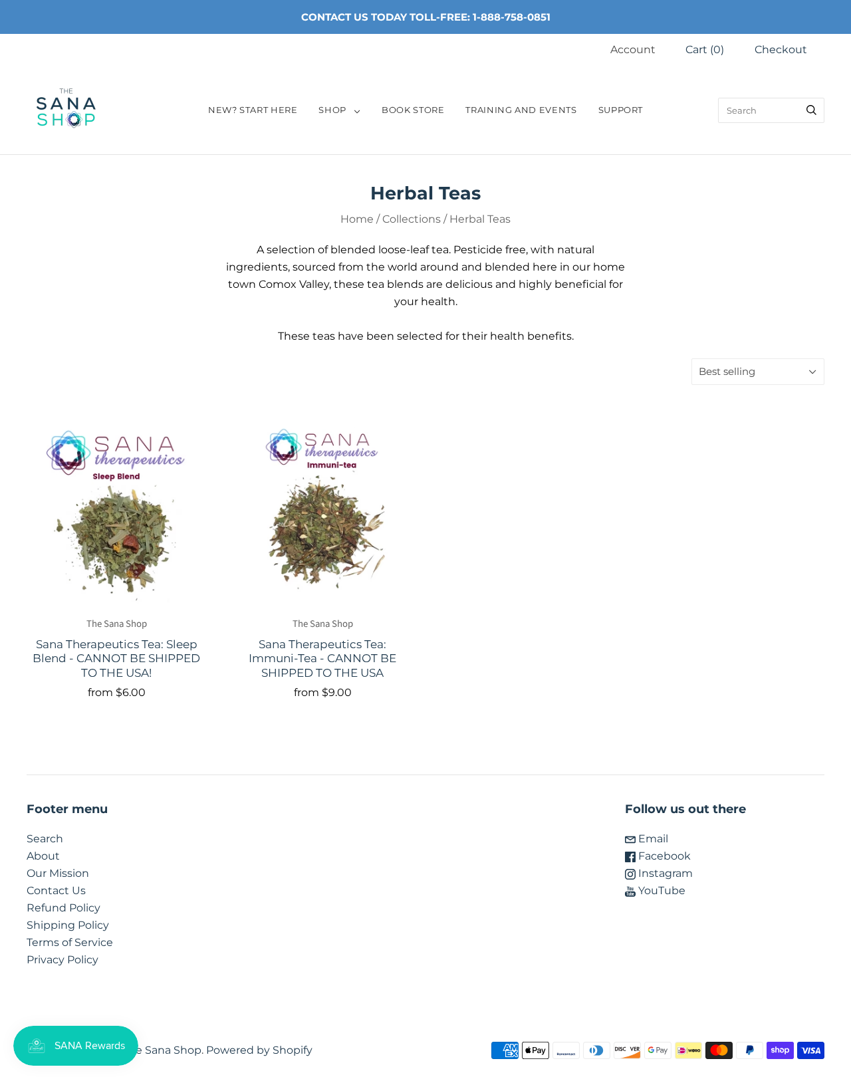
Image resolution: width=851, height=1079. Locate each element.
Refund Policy (63, 907)
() (704, 49)
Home (357, 219)
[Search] (811, 110)
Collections (411, 219)
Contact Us (56, 890)
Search (45, 838)
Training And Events (520, 110)
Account (633, 49)
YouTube (660, 890)
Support (620, 110)
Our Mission (58, 873)
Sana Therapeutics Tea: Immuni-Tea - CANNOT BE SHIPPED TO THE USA (322, 658)
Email (652, 838)
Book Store (413, 110)
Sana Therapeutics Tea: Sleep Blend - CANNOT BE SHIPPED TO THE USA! (116, 658)
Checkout (781, 49)
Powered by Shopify (259, 1050)
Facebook (663, 856)
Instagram (664, 873)
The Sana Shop (116, 624)
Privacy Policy (62, 959)
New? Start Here (253, 110)
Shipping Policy (68, 925)
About (43, 856)
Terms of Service (70, 942)
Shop (332, 110)
